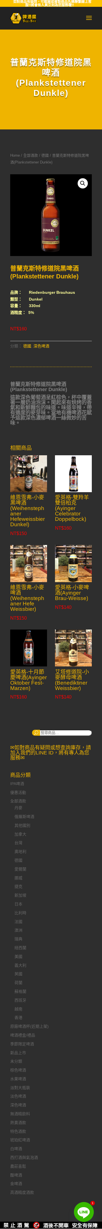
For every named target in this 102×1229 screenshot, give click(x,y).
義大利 (20, 965)
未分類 (16, 1061)
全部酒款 (30, 155)
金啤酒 (16, 1183)
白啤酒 (16, 1148)
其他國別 (22, 825)
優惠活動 (18, 792)
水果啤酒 (18, 1079)
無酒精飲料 (20, 1113)
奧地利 (20, 851)
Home (15, 155)
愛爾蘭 (20, 869)
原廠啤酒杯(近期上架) (29, 1026)
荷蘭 (18, 982)
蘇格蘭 (20, 991)
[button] (83, 183)
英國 (18, 974)
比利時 (20, 913)
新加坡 (20, 895)
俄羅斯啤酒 (24, 816)
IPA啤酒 (17, 783)
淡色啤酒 (18, 1096)
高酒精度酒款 (22, 1192)
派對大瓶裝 (20, 1087)
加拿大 (20, 834)
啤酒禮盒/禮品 (22, 1035)
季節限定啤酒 (22, 1044)
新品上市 (18, 1052)
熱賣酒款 (18, 1122)
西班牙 (20, 1000)
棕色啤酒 (18, 1070)
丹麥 (18, 808)
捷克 (18, 886)
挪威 (18, 878)
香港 (18, 1017)
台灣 (18, 842)
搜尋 (36, 733)
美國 (18, 956)
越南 (18, 1009)
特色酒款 (18, 1131)
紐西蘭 (20, 947)
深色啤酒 (41, 346)
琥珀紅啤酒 (20, 1140)
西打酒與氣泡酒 (24, 1157)
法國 (18, 921)
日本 (18, 904)
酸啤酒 (16, 1175)
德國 (45, 155)
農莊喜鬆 (18, 1166)
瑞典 (18, 939)
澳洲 (18, 930)
